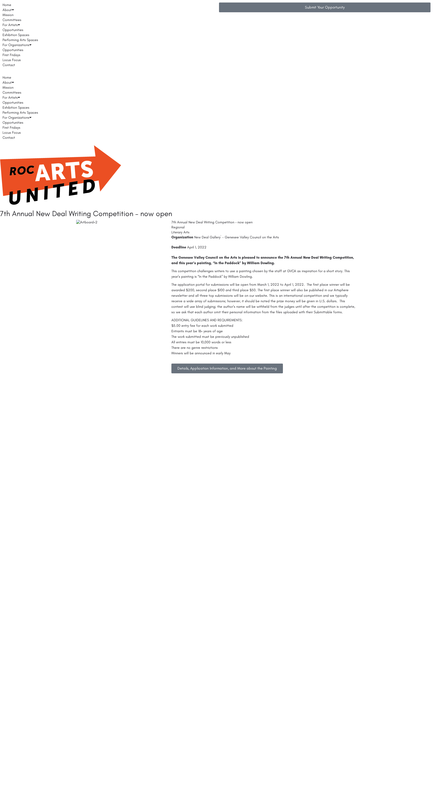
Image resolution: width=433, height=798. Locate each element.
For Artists (10, 25)
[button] (108, 72)
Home (7, 5)
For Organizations (16, 45)
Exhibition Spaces (16, 35)
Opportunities (13, 30)
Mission (8, 15)
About (7, 10)
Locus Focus (12, 60)
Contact (9, 65)
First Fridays (11, 55)
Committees (12, 20)
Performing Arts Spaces (20, 40)
